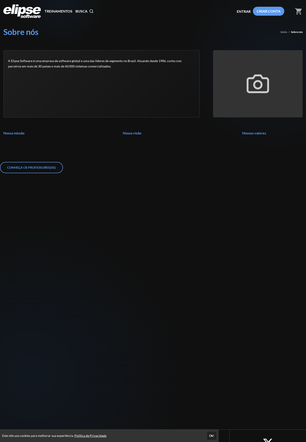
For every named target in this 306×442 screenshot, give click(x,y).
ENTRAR (244, 11)
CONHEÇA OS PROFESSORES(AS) (31, 167)
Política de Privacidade (90, 436)
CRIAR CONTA (268, 11)
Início (283, 32)
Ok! (211, 436)
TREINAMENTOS (58, 11)
